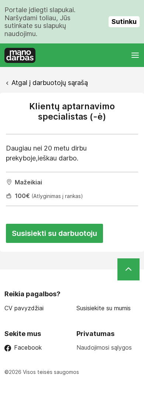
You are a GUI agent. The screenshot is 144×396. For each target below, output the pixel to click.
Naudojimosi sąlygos (104, 347)
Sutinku (124, 21)
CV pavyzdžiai (24, 308)
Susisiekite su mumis (103, 308)
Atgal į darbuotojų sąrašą (49, 82)
